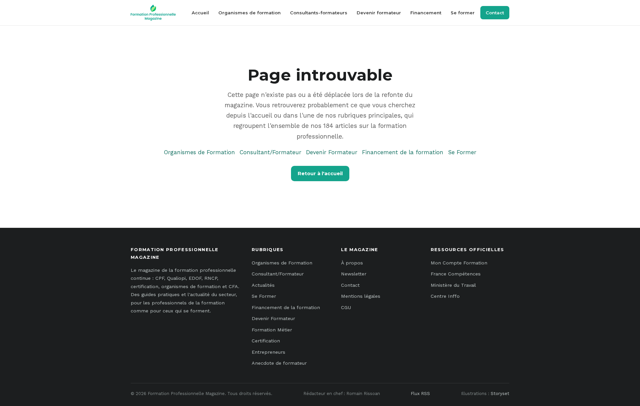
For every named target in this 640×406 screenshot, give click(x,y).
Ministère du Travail (453, 285)
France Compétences (456, 273)
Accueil (200, 12)
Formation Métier (272, 329)
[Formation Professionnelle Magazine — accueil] (153, 13)
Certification (266, 340)
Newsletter (353, 273)
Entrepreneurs (268, 352)
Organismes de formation (249, 12)
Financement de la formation (402, 152)
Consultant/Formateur (270, 152)
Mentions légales (360, 296)
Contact (495, 12)
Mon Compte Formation (459, 262)
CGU (346, 307)
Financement (425, 12)
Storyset (500, 393)
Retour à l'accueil (320, 174)
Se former (463, 12)
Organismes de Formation (199, 152)
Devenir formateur (379, 12)
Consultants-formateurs (318, 12)
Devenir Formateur (331, 152)
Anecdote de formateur (279, 363)
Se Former (462, 152)
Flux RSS (420, 393)
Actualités (263, 285)
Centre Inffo (445, 296)
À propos (352, 262)
